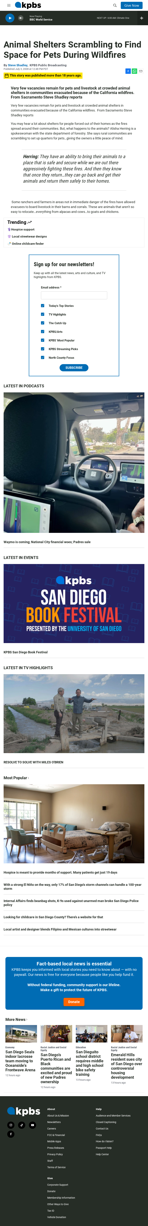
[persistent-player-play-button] (10, 18)
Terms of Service (56, 1167)
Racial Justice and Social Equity (53, 1049)
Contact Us (102, 1128)
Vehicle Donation (56, 1217)
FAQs (99, 1135)
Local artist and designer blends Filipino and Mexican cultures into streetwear (60, 929)
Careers (51, 1128)
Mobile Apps (54, 1141)
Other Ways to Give (58, 1204)
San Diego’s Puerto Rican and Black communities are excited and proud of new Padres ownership (56, 1068)
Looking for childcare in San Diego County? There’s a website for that (53, 917)
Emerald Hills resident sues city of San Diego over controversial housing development (126, 1066)
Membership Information (61, 1197)
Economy (9, 1047)
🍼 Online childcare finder (25, 243)
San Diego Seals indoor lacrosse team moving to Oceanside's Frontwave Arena (20, 1061)
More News (15, 1019)
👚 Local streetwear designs (27, 236)
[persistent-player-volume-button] (21, 18)
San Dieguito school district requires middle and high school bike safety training (89, 1063)
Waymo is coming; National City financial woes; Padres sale (47, 542)
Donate (74, 1002)
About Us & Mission (58, 1115)
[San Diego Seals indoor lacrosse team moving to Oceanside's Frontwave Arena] (21, 1034)
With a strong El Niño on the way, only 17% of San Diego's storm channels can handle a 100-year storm (73, 887)
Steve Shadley (17, 65)
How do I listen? (105, 1141)
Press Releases (55, 1147)
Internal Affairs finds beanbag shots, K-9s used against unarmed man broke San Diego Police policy (71, 903)
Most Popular (15, 778)
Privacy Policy (55, 1154)
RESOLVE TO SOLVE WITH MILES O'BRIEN (33, 762)
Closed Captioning (106, 1122)
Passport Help (104, 1147)
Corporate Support (57, 1184)
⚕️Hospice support (20, 229)
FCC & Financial (56, 1135)
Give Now (131, 5)
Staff (50, 1160)
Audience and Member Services (113, 1115)
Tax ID (50, 1210)
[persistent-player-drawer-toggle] (142, 18)
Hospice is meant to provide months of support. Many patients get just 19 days (60, 872)
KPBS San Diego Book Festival (26, 652)
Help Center (102, 1154)
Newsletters (54, 1122)
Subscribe (74, 368)
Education (81, 1047)
